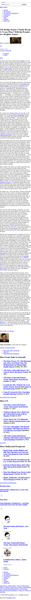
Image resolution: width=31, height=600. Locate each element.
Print (1, 58)
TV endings (21, 61)
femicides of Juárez (5, 182)
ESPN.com (6, 21)
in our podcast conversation (16, 114)
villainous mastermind (6, 134)
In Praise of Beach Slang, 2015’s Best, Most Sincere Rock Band (16, 466)
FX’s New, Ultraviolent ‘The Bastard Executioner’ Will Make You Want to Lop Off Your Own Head (16, 428)
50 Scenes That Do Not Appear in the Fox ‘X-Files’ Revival (16, 460)
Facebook (6, 53)
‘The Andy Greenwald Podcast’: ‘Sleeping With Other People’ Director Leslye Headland (16, 437)
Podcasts (5, 16)
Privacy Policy (12, 586)
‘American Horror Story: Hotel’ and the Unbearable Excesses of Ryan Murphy (16, 414)
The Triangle (6, 11)
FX (1, 46)
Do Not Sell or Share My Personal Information (14, 589)
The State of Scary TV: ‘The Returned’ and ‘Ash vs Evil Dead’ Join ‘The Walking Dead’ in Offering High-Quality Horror (17, 364)
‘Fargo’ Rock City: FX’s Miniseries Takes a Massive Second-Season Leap (16, 420)
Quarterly (6, 19)
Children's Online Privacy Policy (13, 587)
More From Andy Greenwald (11, 350)
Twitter (5, 55)
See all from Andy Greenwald (8, 397)
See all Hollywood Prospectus (8, 483)
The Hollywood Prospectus (10, 13)
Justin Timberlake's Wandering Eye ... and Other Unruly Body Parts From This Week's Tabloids (14, 503)
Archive (2, 347)
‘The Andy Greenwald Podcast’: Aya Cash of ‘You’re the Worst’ (16, 371)
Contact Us (21, 590)
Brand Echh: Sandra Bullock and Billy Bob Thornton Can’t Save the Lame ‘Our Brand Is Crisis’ (15, 452)
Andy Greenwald (6, 50)
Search (3, 4)
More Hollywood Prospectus (11, 353)
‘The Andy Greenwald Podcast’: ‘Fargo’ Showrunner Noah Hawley (15, 378)
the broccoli (14, 228)
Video (5, 18)
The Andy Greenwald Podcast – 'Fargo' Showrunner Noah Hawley (15, 544)
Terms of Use (3, 586)
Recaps (12, 331)
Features (5, 10)
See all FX (3, 443)
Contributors (6, 14)
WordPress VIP (11, 598)
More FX (6, 352)
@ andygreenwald (10, 347)
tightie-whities (8, 68)
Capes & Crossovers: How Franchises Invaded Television (16, 393)
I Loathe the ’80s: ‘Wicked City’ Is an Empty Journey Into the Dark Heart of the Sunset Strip (17, 387)
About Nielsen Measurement (11, 589)
